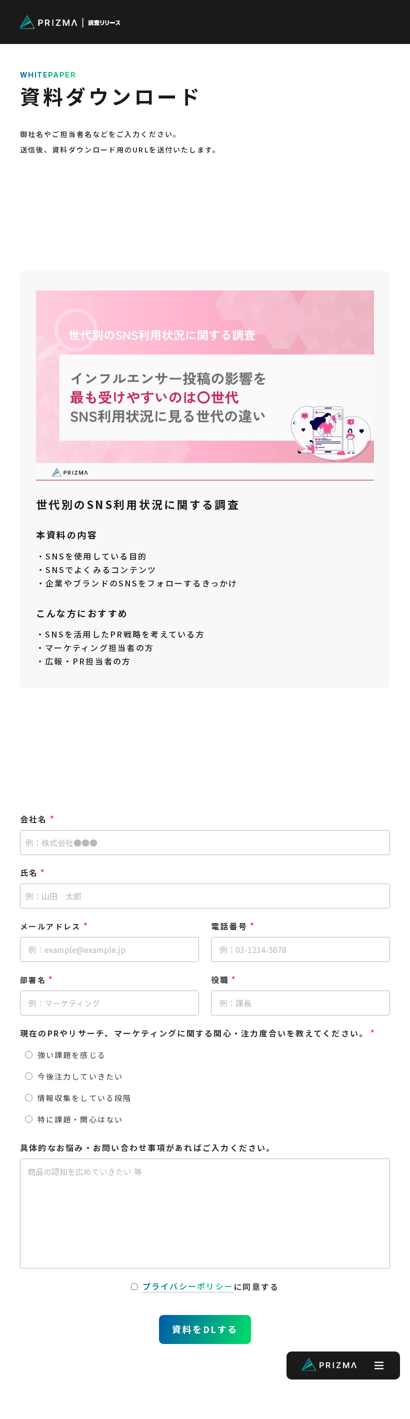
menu (378, 22)
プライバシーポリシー (188, 1286)
